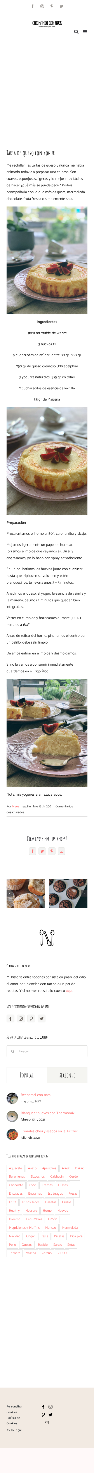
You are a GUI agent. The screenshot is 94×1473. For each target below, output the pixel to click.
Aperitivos (49, 1168)
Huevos (62, 1210)
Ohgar (30, 1236)
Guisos (66, 1202)
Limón (52, 1219)
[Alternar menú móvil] (85, 31)
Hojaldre (31, 1210)
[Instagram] (21, 1018)
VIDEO (62, 1253)
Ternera (14, 1253)
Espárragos (55, 1193)
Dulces (63, 1185)
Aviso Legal (14, 1430)
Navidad (14, 1236)
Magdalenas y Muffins (24, 1227)
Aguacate (15, 1168)
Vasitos (31, 1253)
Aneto (32, 1168)
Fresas (72, 1193)
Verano (47, 1253)
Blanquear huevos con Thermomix (48, 1113)
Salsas (57, 1244)
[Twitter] (41, 1018)
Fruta (12, 1202)
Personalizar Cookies (15, 1409)
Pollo (12, 1244)
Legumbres (34, 1219)
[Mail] (47, 1422)
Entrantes (35, 1193)
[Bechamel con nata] (12, 1096)
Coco (32, 1185)
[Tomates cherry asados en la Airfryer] (12, 1132)
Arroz (66, 1168)
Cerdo (73, 1176)
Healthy (14, 1210)
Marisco (50, 1227)
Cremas (47, 1185)
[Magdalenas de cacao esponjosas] (68, 893)
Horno (47, 1210)
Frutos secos (30, 1202)
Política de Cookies (13, 1421)
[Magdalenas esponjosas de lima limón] (26, 893)
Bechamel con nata (35, 1095)
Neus (15, 806)
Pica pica (76, 1236)
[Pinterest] (31, 1018)
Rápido (43, 1244)
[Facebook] (10, 1018)
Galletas (50, 1202)
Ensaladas (16, 1193)
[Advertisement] (47, 90)
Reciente (67, 1075)
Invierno (15, 1219)
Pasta (44, 1236)
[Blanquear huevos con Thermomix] (12, 1114)
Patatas (59, 1236)
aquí (69, 991)
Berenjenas (17, 1176)
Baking (80, 1168)
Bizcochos (37, 1176)
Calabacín (57, 1176)
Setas (71, 1244)
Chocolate (16, 1185)
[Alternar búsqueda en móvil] (76, 31)
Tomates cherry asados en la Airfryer (49, 1131)
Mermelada (70, 1227)
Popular (27, 1075)
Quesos (27, 1244)
